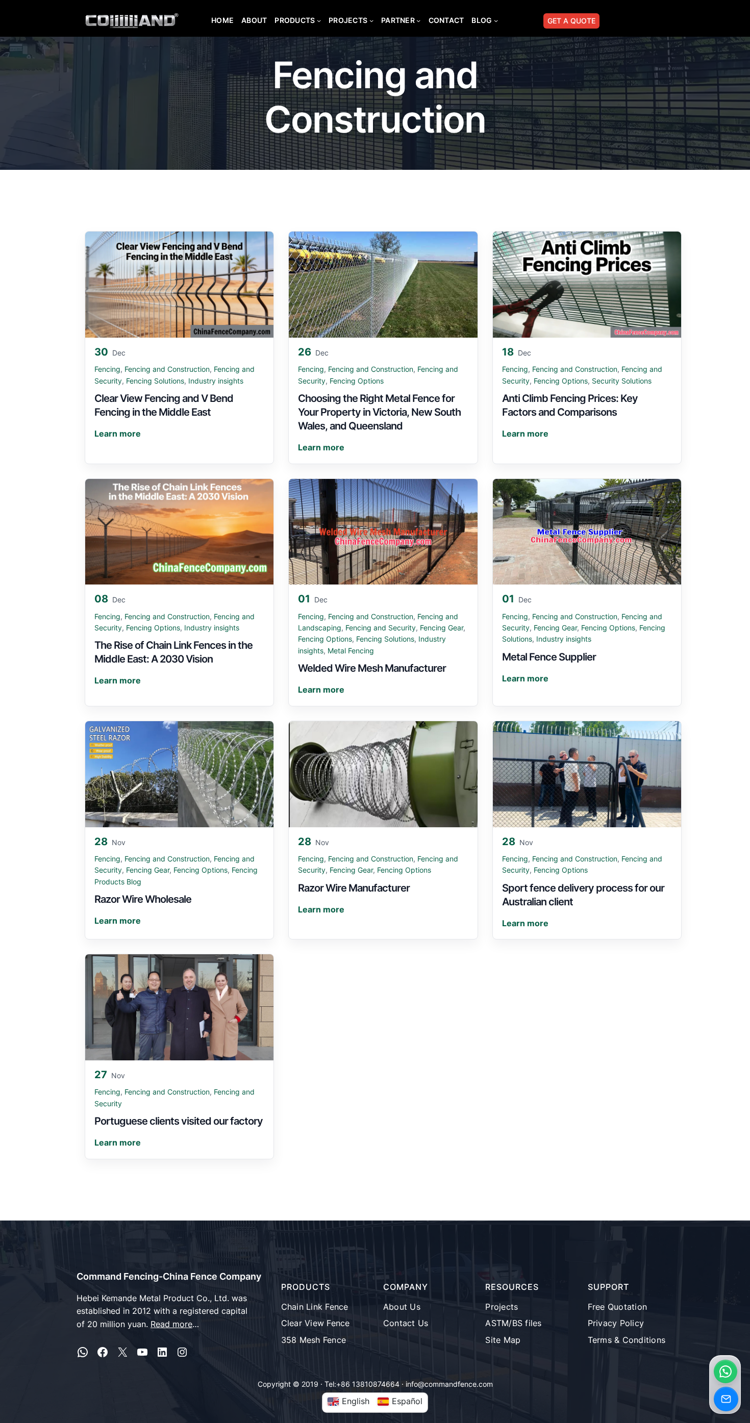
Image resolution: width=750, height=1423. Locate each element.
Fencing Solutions (155, 380)
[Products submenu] (319, 20)
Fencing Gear (441, 627)
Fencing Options (357, 380)
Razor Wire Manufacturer (354, 888)
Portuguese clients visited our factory (178, 1121)
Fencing (107, 369)
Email (726, 1399)
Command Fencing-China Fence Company (169, 1276)
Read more (171, 1324)
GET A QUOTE (571, 20)
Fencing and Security (380, 627)
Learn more (117, 433)
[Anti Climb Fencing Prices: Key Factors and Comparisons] (587, 285)
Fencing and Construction (167, 369)
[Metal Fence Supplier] (587, 532)
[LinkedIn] (162, 1352)
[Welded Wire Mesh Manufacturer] (383, 532)
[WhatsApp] (83, 1352)
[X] (122, 1352)
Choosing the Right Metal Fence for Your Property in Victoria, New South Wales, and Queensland (379, 412)
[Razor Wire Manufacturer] (383, 774)
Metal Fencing (351, 650)
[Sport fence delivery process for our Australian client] (587, 774)
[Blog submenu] (496, 20)
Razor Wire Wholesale (142, 899)
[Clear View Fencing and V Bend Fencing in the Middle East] (179, 285)
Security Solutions (622, 380)
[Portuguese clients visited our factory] (179, 1007)
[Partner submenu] (418, 20)
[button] (725, 1371)
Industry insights (215, 380)
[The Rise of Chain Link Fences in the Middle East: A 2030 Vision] (179, 532)
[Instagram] (182, 1352)
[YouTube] (142, 1352)
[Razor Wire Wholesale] (179, 774)
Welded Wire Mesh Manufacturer (372, 668)
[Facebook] (102, 1352)
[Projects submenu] (371, 20)
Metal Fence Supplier (549, 657)
